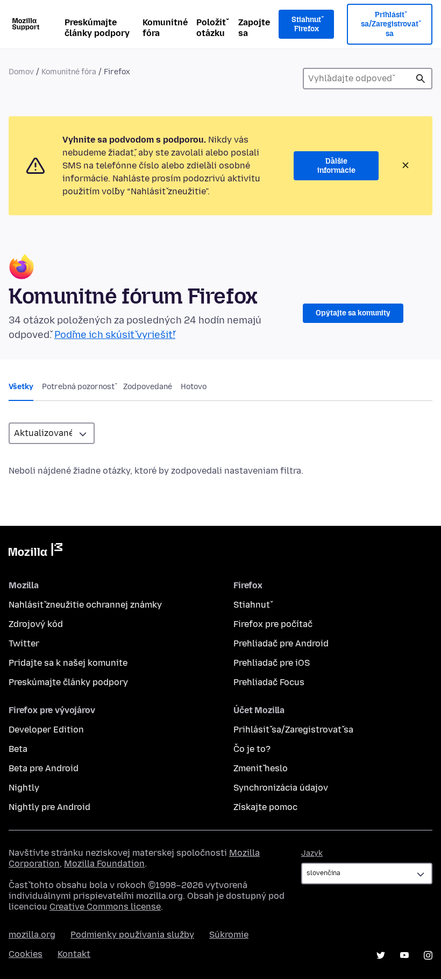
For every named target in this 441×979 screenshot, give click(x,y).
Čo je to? (252, 749)
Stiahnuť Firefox (306, 24)
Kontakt (74, 954)
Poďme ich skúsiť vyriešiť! (114, 335)
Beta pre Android (44, 768)
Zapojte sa (254, 27)
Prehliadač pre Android (281, 643)
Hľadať (420, 78)
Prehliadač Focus (268, 682)
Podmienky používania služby (132, 934)
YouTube (404, 955)
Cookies (25, 954)
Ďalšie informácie (336, 166)
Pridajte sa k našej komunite (68, 663)
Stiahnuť (251, 605)
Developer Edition (46, 729)
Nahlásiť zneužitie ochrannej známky (85, 605)
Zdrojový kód (36, 624)
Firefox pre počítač (272, 624)
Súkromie (228, 934)
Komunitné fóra (165, 27)
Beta (18, 749)
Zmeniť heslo (260, 768)
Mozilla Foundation (104, 863)
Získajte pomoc (265, 807)
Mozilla (35, 551)
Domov (21, 71)
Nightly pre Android (49, 807)
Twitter (24, 643)
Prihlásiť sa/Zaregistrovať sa (389, 24)
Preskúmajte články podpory (97, 27)
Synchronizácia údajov (280, 788)
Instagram (428, 955)
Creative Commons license (105, 906)
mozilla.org (32, 934)
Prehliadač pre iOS (271, 663)
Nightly (24, 788)
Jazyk (312, 853)
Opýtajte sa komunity (353, 313)
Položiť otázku (211, 27)
